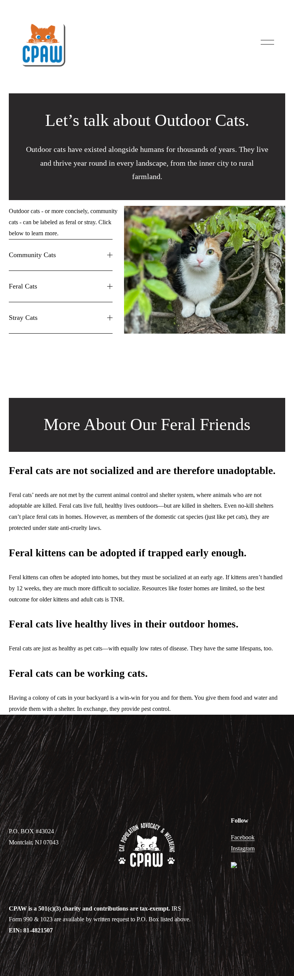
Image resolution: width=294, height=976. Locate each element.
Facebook (243, 837)
